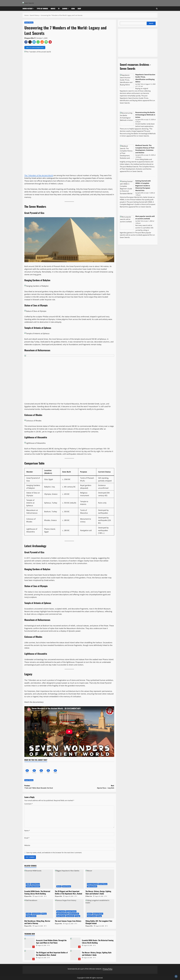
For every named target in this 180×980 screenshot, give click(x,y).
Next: (105, 786)
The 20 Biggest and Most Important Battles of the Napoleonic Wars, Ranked (68, 892)
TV (58, 8)
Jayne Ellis (30, 38)
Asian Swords (60, 911)
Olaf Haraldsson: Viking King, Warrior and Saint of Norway (37, 922)
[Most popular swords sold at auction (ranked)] (127, 222)
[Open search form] (157, 8)
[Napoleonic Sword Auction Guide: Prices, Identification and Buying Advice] (127, 81)
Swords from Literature (32, 886)
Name (27, 831)
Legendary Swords (62, 913)
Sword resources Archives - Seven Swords (135, 66)
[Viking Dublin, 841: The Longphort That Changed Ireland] (100, 908)
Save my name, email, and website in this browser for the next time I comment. (54, 853)
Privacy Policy (107, 969)
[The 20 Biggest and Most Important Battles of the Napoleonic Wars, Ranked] (69, 879)
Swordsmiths (70, 916)
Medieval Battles (98, 913)
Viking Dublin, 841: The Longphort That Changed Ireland (99, 922)
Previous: (38, 786)
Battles (59, 886)
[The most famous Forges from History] (69, 908)
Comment (28, 804)
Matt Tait (89, 896)
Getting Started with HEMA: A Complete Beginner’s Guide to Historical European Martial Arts (143, 185)
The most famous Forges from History (68, 921)
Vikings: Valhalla (31, 916)
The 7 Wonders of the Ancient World (38, 175)
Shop (79, 8)
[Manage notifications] (176, 976)
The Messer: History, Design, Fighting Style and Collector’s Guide (98, 892)
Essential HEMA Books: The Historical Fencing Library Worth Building (37, 892)
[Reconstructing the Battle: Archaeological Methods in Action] (127, 118)
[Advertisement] (134, 42)
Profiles (28, 913)
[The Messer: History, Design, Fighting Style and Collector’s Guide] (100, 879)
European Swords (92, 884)
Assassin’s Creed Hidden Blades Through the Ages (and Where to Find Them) (29, 943)
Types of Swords (42, 8)
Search (151, 23)
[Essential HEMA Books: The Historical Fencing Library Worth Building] (38, 879)
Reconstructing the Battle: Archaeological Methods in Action (145, 114)
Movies (53, 8)
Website (27, 845)
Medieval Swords (74, 913)
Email (26, 838)
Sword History (27, 8)
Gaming (64, 8)
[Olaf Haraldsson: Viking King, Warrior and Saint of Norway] (38, 908)
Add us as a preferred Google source (34, 47)
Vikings (44, 913)
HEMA (73, 8)
